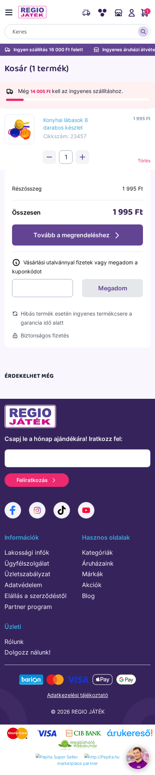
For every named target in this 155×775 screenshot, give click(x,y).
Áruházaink (118, 16)
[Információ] (17, 262)
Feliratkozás (32, 480)
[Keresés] (143, 31)
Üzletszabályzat (27, 574)
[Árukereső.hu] (129, 735)
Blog (88, 596)
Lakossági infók (27, 552)
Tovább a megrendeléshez (71, 235)
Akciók (92, 585)
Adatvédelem (23, 585)
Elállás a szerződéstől (36, 596)
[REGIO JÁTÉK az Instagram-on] (37, 510)
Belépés (131, 16)
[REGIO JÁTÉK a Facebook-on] (13, 510)
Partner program (28, 606)
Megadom (112, 288)
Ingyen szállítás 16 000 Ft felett (48, 49)
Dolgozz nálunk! (27, 652)
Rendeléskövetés (86, 16)
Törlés (144, 160)
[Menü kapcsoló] (11, 11)
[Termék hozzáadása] (82, 157)
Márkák (92, 574)
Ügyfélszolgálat (27, 563)
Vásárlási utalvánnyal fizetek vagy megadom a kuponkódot (75, 267)
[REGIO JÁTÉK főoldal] (32, 12)
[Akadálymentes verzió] (102, 16)
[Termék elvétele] (49, 157)
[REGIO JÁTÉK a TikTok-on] (61, 510)
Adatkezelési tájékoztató (77, 695)
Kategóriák (97, 552)
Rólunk (14, 641)
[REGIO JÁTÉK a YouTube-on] (86, 510)
